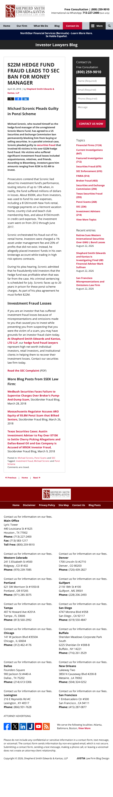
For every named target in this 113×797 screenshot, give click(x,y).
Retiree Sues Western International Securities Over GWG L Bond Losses (90, 239)
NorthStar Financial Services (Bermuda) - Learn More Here (56, 33)
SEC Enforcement (89, 171)
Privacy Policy (47, 505)
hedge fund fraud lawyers (41, 342)
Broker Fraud (87, 180)
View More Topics (86, 219)
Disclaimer (29, 505)
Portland (9, 583)
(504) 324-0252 (78, 682)
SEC (53, 457)
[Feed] (46, 726)
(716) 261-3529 (78, 653)
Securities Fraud (88, 166)
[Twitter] (15, 726)
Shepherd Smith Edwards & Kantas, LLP (46, 758)
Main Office (11, 520)
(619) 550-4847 (78, 620)
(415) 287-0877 (78, 707)
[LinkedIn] (22, 726)
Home (6, 25)
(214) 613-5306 (22, 682)
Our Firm (22, 25)
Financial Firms (89, 145)
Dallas (8, 666)
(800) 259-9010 (100, 9)
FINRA (82, 176)
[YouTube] (38, 726)
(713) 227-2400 (22, 536)
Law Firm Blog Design (93, 758)
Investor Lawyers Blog (25, 11)
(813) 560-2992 (22, 620)
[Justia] (30, 726)
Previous (10, 477)
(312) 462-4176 (22, 645)
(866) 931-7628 (22, 707)
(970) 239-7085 (22, 569)
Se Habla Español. (56, 36)
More (100, 25)
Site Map (64, 505)
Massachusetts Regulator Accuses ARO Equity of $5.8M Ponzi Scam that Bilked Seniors (33, 415)
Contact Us (72, 25)
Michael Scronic (25, 457)
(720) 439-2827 (78, 569)
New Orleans (67, 666)
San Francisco (68, 695)
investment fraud (24, 461)
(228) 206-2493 (78, 594)
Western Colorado (16, 557)
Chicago (9, 633)
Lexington (10, 695)
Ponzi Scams (40, 457)
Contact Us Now (91, 123)
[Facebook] (7, 726)
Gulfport (64, 583)
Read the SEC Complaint (23, 370)
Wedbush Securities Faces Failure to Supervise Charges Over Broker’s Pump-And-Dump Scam (34, 395)
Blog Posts (95, 505)
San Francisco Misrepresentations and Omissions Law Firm (90, 281)
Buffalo (64, 633)
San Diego (65, 608)
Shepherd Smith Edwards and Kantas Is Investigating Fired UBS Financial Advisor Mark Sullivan (91, 260)
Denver (63, 557)
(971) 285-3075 (22, 594)
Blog (57, 25)
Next (36, 477)
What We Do (41, 25)
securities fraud (46, 145)
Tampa (8, 608)
